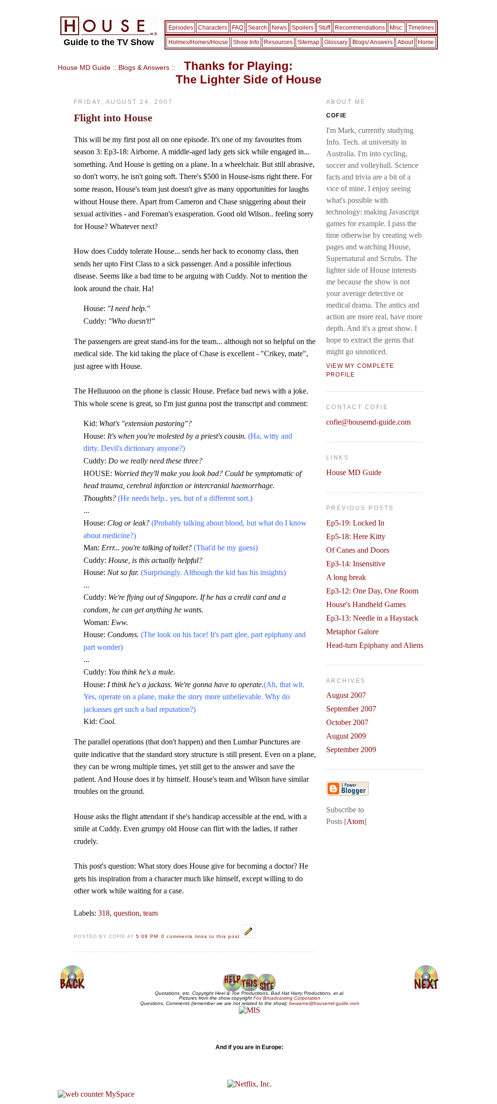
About (405, 42)
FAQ (237, 27)
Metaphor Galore (352, 631)
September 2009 (351, 749)
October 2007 (347, 722)
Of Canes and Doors (357, 550)
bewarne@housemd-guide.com (324, 1003)
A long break (346, 577)
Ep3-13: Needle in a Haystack (372, 618)
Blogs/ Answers (372, 42)
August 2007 (346, 695)
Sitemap (308, 42)
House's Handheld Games (366, 604)
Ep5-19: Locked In (355, 523)
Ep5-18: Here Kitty (355, 536)
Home (426, 42)
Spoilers (303, 27)
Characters (212, 27)
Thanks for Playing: (248, 72)
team (150, 913)
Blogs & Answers (143, 67)
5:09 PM (148, 936)
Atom (355, 821)
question (126, 913)
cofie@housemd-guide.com (368, 422)
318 (104, 913)
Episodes (180, 27)
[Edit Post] (248, 935)
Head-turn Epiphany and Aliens (374, 645)
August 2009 (346, 736)
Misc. (396, 27)
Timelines (421, 27)
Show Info (246, 42)
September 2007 (351, 709)
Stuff (324, 27)
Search (257, 27)
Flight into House (113, 118)
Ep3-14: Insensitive (355, 564)
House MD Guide (84, 67)
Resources (278, 42)
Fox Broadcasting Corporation (286, 998)
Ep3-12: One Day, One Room (372, 591)
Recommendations (360, 27)
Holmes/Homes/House (198, 42)
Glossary (336, 42)
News (279, 27)
